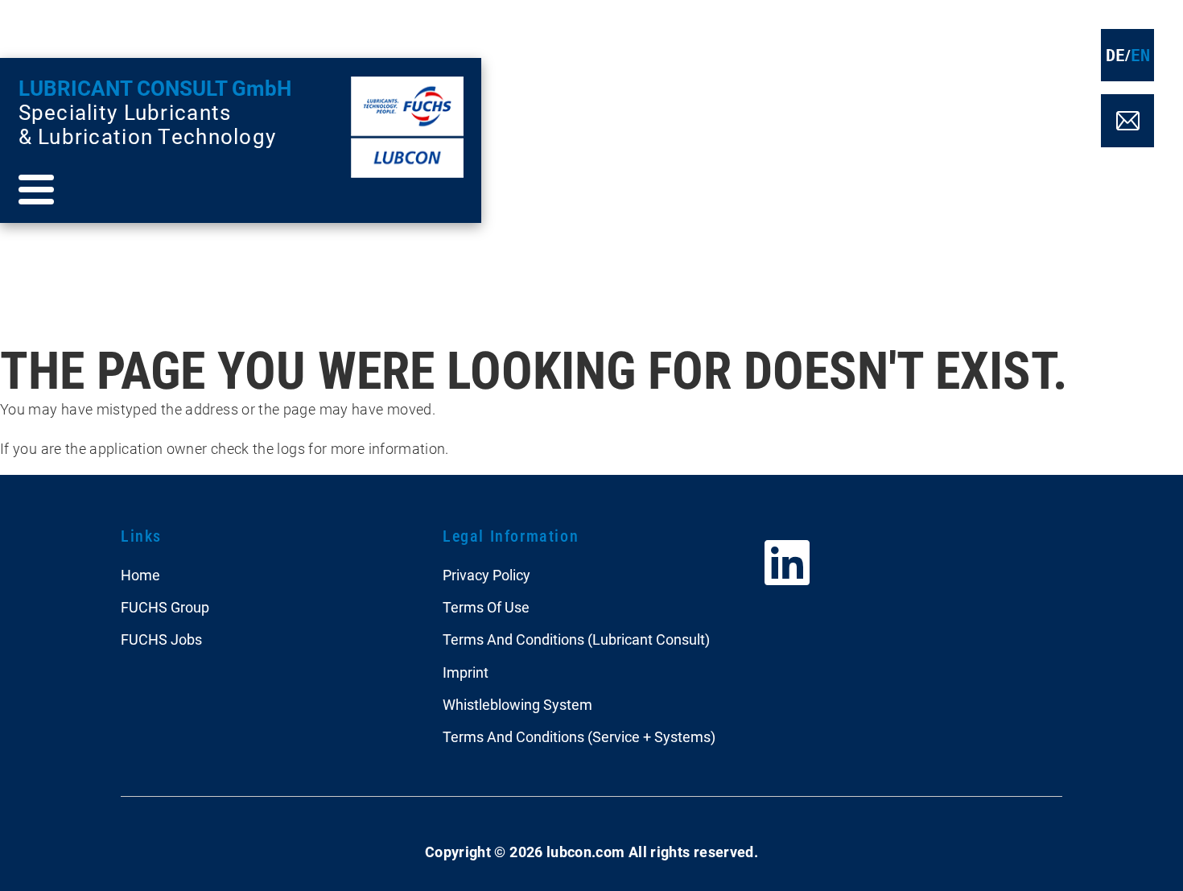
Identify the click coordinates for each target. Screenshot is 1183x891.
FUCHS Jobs (161, 639)
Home (140, 575)
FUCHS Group (165, 607)
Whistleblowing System (517, 704)
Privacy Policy (486, 575)
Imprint (465, 672)
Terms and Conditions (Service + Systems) (579, 736)
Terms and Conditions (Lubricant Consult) (576, 639)
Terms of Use (486, 607)
